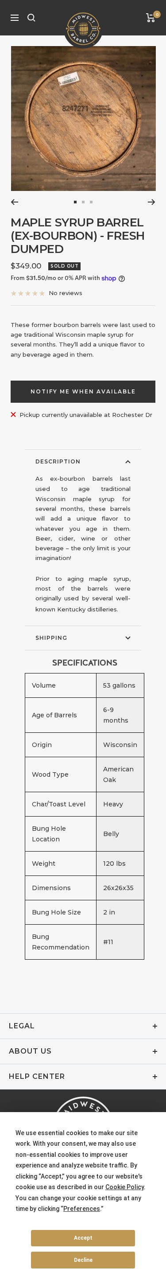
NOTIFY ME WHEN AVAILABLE (83, 391)
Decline (83, 1260)
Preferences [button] (81, 1208)
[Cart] (150, 17)
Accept (83, 1238)
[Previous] (14, 202)
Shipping (51, 637)
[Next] (151, 202)
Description (58, 461)
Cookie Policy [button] (124, 1187)
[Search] (31, 18)
